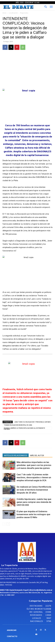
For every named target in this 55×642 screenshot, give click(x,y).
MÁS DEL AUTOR (37, 455)
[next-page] (8, 523)
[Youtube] (36, 634)
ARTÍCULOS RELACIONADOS (15, 455)
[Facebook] (5, 47)
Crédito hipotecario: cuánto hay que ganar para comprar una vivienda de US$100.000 (34, 502)
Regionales (24, 13)
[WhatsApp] (22, 47)
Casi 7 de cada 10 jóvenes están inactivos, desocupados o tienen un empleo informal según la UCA (34, 477)
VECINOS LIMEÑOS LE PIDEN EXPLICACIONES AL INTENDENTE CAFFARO (24, 428)
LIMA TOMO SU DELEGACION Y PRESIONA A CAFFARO (32, 422)
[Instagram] (40, 630)
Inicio (4, 13)
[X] (11, 47)
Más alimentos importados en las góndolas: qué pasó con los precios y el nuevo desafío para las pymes (34, 465)
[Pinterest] (16, 47)
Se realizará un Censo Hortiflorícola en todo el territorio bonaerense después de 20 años (34, 490)
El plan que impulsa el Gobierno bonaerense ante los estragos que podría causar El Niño (33, 514)
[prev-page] (4, 523)
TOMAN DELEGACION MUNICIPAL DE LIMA (18, 425)
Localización (13, 13)
